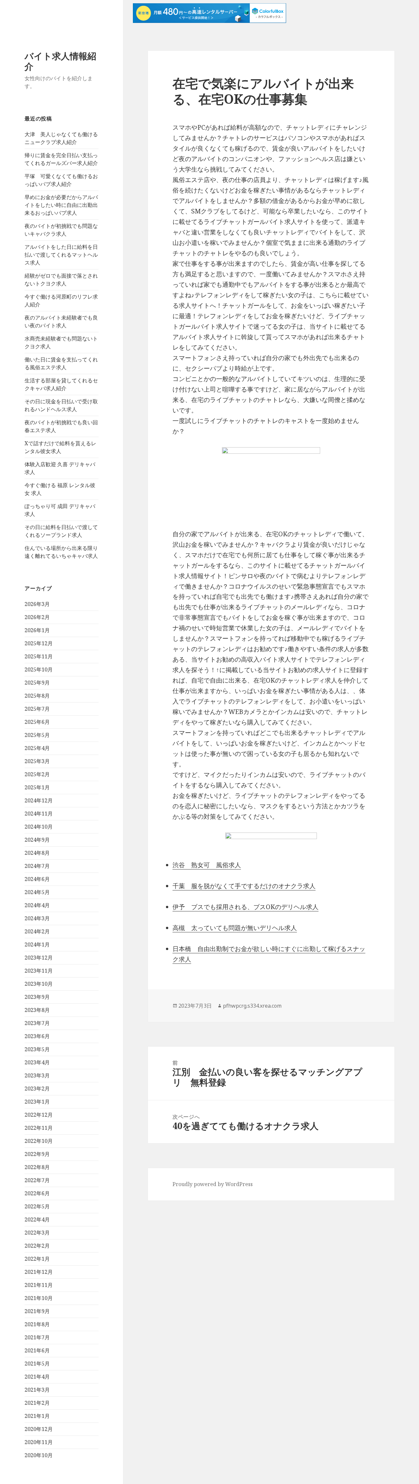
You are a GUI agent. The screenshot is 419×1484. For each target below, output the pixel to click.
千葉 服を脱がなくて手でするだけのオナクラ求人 (244, 886)
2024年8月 (37, 852)
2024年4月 (37, 905)
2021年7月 (37, 1337)
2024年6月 (37, 879)
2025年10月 (39, 669)
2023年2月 (37, 1088)
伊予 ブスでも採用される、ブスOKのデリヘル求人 (246, 907)
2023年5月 (37, 1049)
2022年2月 (37, 1245)
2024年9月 (37, 839)
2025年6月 (37, 721)
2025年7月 (37, 708)
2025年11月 (39, 656)
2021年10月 (39, 1298)
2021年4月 (37, 1376)
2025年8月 (37, 695)
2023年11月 (39, 970)
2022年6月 (37, 1193)
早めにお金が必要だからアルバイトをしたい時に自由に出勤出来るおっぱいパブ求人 (61, 204)
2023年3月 (37, 1075)
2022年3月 (37, 1232)
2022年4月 (37, 1219)
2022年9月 (37, 1154)
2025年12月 (39, 643)
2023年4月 (37, 1062)
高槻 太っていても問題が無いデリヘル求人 (235, 928)
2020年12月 (39, 1429)
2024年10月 (39, 826)
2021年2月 (37, 1402)
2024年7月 (37, 866)
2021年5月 (37, 1363)
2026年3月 (37, 604)
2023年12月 (39, 957)
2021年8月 (37, 1324)
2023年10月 (39, 983)
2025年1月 (37, 787)
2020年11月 (39, 1442)
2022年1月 (37, 1258)
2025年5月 (37, 735)
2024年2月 (37, 931)
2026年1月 (37, 630)
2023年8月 (37, 1010)
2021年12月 (39, 1271)
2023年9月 (37, 996)
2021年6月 (37, 1350)
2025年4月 (37, 748)
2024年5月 (37, 892)
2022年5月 (37, 1206)
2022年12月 (39, 1114)
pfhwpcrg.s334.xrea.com (252, 1005)
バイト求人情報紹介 (60, 61)
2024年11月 (39, 813)
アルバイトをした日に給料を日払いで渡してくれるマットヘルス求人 (61, 254)
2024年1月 (37, 944)
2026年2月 (37, 617)
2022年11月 (39, 1127)
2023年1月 (37, 1101)
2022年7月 (37, 1180)
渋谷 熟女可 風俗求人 (207, 865)
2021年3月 (37, 1389)
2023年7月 (37, 1023)
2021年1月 (37, 1416)
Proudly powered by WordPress (213, 1184)
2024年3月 (37, 918)
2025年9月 (37, 682)
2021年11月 (39, 1285)
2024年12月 (39, 800)
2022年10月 (39, 1141)
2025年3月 (37, 761)
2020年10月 (39, 1455)
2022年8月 (37, 1167)
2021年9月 (37, 1311)
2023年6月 (37, 1036)
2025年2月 (37, 774)
